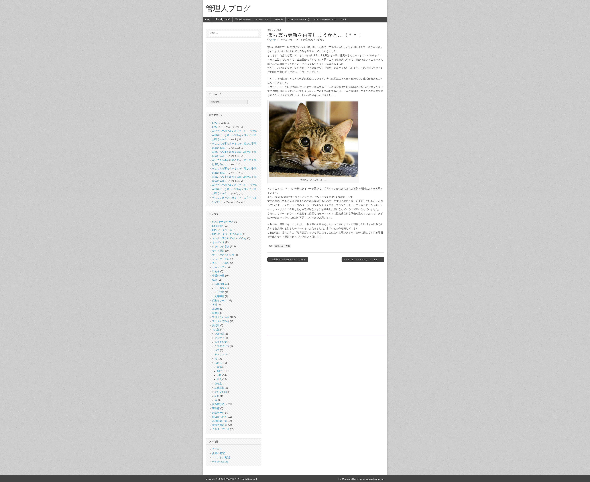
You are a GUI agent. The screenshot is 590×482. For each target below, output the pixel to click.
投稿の (218, 453)
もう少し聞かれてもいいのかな (229, 238)
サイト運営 (218, 250)
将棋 (214, 304)
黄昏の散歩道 (219, 425)
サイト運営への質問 (223, 255)
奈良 (219, 379)
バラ (216, 350)
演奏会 (216, 313)
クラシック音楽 (220, 246)
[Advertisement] (325, 300)
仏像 (214, 279)
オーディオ (218, 242)
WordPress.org (220, 461)
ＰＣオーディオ (220, 429)
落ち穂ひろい (219, 404)
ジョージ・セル (220, 259)
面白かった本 (219, 416)
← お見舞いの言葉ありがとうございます (287, 259)
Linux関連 (217, 225)
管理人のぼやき (220, 321)
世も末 (216, 271)
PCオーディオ (262, 19)
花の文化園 (220, 392)
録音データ (218, 412)
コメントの (221, 457)
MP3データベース (222, 230)
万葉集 (343, 19)
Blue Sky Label (222, 19)
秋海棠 (218, 383)
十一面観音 (220, 288)
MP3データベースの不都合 (227, 234)
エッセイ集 (278, 19)
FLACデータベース (222, 221)
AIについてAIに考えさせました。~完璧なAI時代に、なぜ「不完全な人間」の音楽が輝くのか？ (235, 135)
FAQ (207, 19)
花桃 (216, 396)
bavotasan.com (376, 479)
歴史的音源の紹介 (243, 19)
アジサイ (219, 338)
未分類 (216, 308)
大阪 (219, 375)
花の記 (216, 329)
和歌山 (220, 371)
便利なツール (219, 300)
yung (272, 39)
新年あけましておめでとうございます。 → (363, 259)
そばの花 (219, 333)
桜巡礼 (218, 362)
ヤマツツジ (220, 354)
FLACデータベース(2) (325, 19)
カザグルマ (220, 342)
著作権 (216, 408)
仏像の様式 (220, 284)
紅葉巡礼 (219, 387)
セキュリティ (219, 267)
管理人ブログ (228, 8)
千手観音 (219, 292)
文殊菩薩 (219, 296)
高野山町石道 (219, 421)
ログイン (217, 449)
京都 (219, 367)
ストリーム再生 (220, 263)
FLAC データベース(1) (298, 19)
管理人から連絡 (274, 30)
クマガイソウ (221, 346)
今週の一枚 (218, 275)
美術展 (216, 325)
